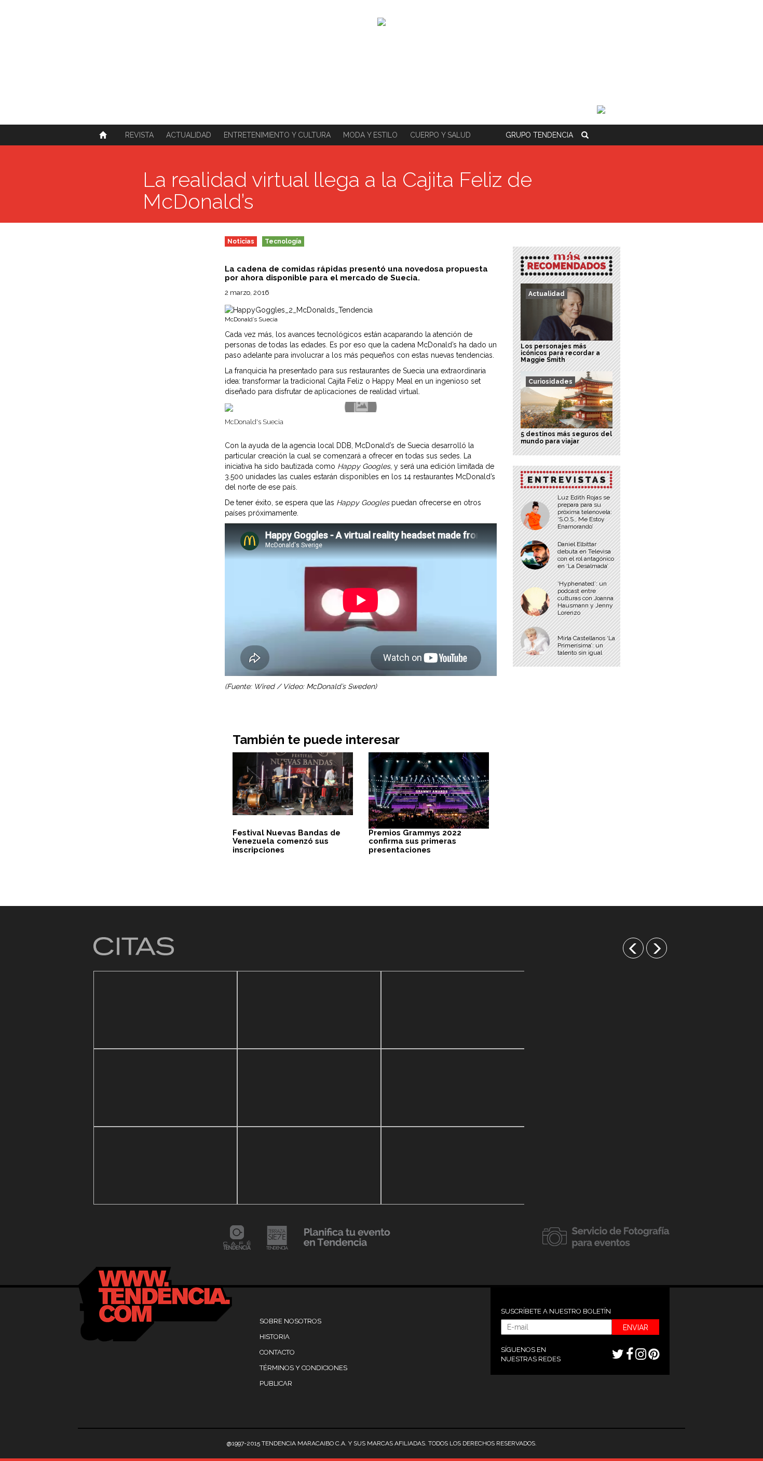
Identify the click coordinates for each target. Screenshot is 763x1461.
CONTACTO (277, 1352)
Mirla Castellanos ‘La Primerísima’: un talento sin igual (586, 645)
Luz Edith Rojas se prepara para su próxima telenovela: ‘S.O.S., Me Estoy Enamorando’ (584, 512)
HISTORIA (275, 1337)
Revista (139, 135)
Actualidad (188, 135)
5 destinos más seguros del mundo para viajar (566, 437)
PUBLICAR (276, 1383)
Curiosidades (550, 381)
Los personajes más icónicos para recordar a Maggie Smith (560, 353)
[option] (165, 1088)
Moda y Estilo (370, 135)
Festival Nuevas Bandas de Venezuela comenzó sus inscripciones (286, 841)
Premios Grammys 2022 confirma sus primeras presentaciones (415, 841)
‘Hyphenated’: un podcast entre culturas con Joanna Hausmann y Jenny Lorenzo (585, 598)
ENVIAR (635, 1327)
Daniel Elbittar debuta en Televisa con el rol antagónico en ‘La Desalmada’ (585, 555)
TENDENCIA (539, 135)
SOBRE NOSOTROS (290, 1321)
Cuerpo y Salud (440, 135)
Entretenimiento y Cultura (277, 135)
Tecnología (283, 241)
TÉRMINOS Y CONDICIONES (303, 1368)
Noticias (240, 241)
